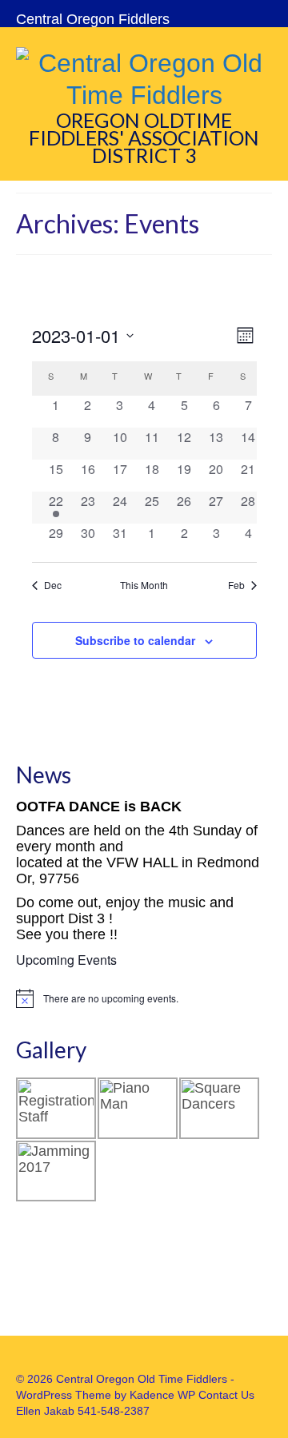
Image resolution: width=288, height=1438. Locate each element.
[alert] (144, 998)
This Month (144, 585)
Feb (236, 585)
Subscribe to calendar (135, 640)
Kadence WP (162, 1394)
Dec (53, 585)
